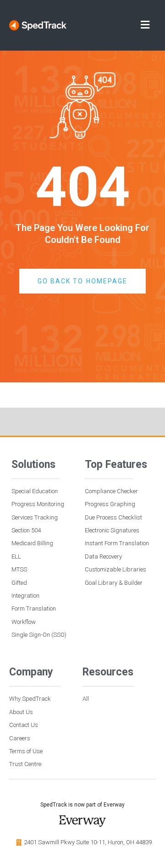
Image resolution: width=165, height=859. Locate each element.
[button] (117, 25)
